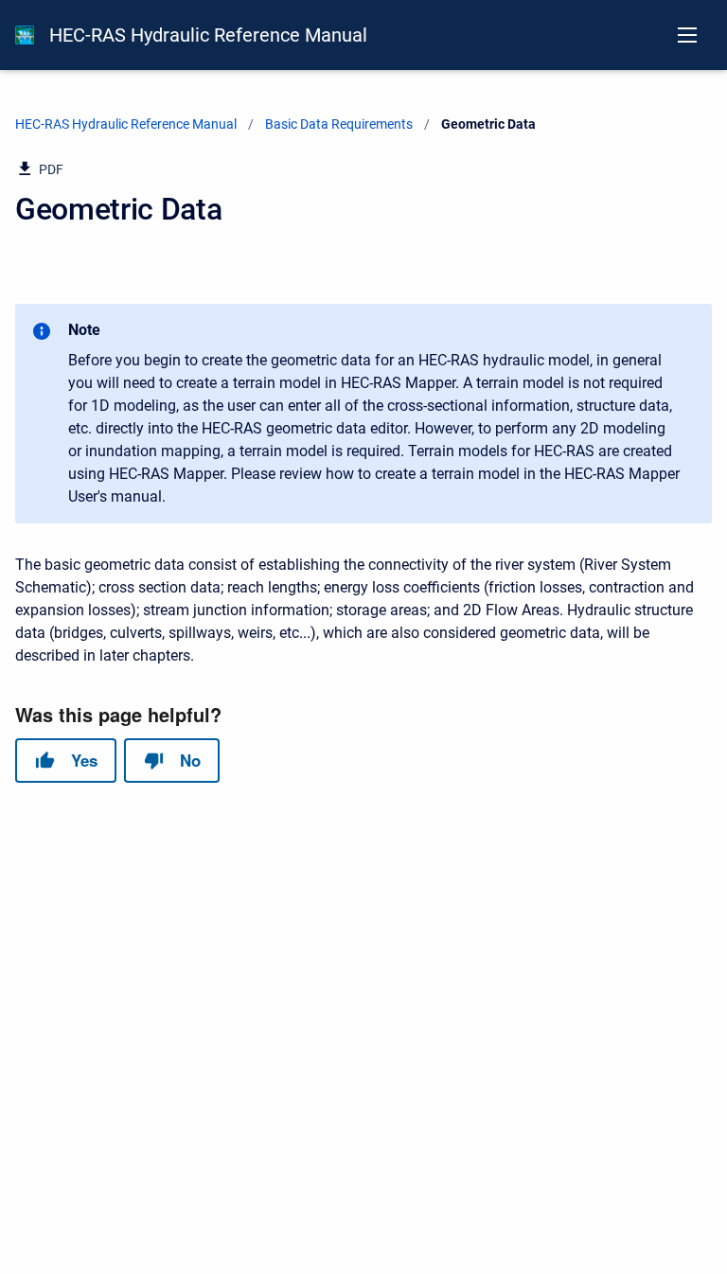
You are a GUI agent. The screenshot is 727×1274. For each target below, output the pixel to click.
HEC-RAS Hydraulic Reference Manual (208, 35)
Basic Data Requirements (339, 124)
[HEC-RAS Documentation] (24, 35)
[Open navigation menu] (687, 35)
